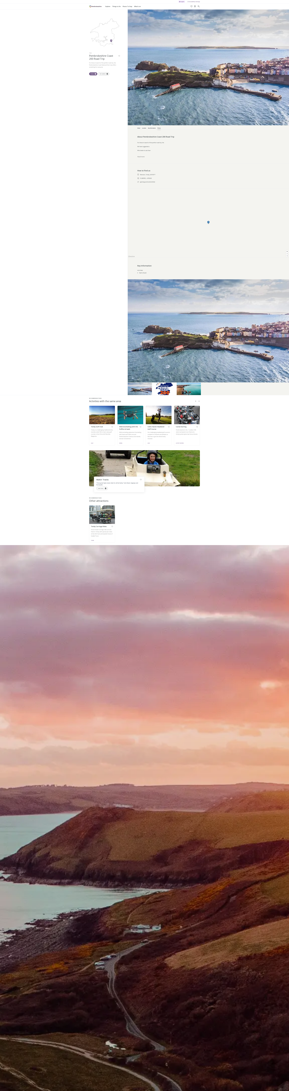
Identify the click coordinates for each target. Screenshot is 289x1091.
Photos (159, 128)
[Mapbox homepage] (131, 256)
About (138, 128)
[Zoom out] (287, 254)
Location (144, 128)
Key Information (152, 128)
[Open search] (198, 6)
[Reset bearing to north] (287, 256)
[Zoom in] (287, 251)
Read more (141, 157)
